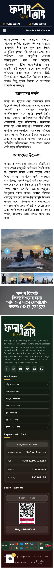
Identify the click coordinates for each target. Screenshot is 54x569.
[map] (41, 369)
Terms (16, 562)
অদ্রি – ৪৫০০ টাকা (12, 384)
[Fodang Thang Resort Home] (27, 329)
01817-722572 (13, 24)
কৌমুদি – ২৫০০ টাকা (13, 427)
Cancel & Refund (40, 562)
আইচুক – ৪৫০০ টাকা (13, 399)
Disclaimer (27, 562)
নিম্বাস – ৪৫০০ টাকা (13, 406)
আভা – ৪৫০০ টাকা (12, 391)
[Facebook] (7, 369)
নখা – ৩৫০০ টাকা (12, 420)
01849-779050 (39, 24)
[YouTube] (20, 369)
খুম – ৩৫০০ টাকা (11, 413)
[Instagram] (13, 369)
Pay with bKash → (27, 529)
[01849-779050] (30, 24)
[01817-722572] (4, 24)
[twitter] (27, 369)
